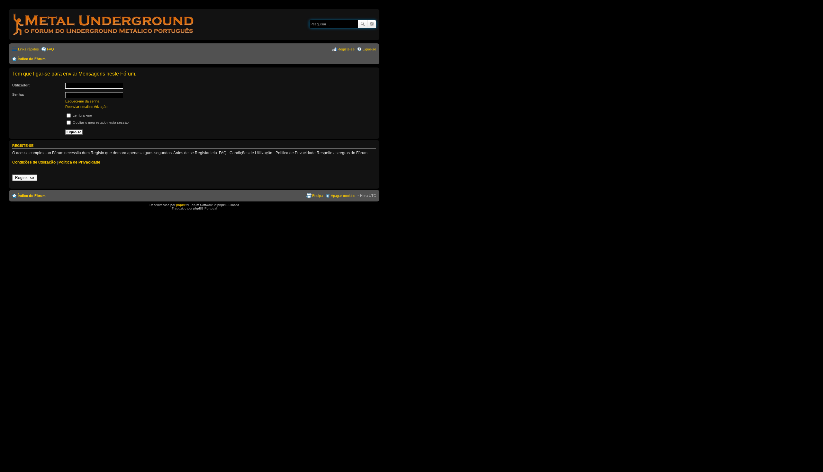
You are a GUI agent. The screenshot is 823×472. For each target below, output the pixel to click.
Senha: (18, 94)
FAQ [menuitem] (50, 49)
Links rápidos (28, 49)
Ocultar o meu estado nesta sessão (100, 122)
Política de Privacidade (79, 162)
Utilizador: (21, 85)
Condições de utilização (34, 162)
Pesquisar (362, 24)
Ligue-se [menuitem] (369, 49)
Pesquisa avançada (371, 24)
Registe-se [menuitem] (346, 49)
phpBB (181, 205)
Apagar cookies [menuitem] (343, 196)
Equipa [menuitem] (317, 196)
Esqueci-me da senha (82, 101)
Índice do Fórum (32, 59)
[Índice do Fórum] (104, 37)
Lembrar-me (82, 115)
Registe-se (24, 177)
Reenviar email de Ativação (86, 107)
